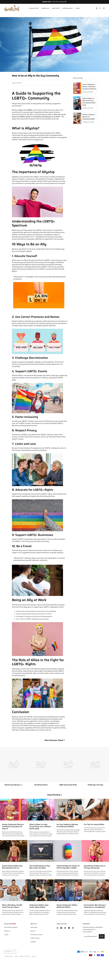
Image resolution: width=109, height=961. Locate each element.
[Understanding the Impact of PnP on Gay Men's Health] (68, 851)
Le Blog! (33, 942)
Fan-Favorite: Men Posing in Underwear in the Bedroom (95, 906)
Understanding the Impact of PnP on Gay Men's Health (68, 867)
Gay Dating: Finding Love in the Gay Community (94, 867)
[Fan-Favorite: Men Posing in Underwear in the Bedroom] (95, 890)
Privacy (34, 956)
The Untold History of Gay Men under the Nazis (39, 867)
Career (6, 934)
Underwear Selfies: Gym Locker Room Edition (38, 906)
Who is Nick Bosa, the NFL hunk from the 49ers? (12, 906)
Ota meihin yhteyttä (10, 927)
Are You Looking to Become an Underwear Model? (67, 825)
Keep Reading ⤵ (54, 794)
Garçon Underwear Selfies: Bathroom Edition (67, 906)
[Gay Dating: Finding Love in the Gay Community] (95, 851)
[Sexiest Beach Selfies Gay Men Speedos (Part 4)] (13, 851)
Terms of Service (25, 956)
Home (16, 956)
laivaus (32, 931)
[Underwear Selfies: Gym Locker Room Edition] (40, 890)
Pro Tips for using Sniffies (94, 824)
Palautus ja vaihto (36, 934)
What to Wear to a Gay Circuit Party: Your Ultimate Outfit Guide (40, 826)
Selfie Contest (35, 938)
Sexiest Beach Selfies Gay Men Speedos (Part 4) (12, 867)
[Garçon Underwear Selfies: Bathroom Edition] (68, 890)
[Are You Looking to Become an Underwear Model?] (68, 809)
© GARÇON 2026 (8, 956)
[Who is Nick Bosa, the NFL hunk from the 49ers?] (13, 890)
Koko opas (33, 927)
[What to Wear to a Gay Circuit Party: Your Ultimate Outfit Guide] (40, 809)
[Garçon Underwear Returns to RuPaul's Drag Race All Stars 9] (13, 809)
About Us (7, 931)
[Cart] (104, 8)
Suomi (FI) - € (9, 951)
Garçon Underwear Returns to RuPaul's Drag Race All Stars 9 (13, 826)
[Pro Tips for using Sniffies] (95, 809)
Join (101, 936)
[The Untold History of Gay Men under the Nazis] (40, 851)
